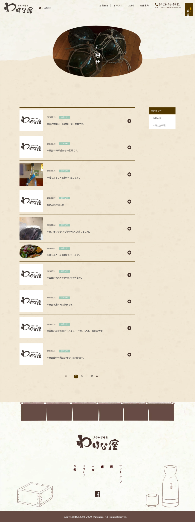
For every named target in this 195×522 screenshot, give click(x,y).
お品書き (104, 6)
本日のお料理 (159, 125)
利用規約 (111, 463)
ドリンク (118, 6)
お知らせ (157, 118)
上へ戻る (171, 484)
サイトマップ (120, 472)
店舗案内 (144, 6)
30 (92, 376)
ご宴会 (131, 6)
